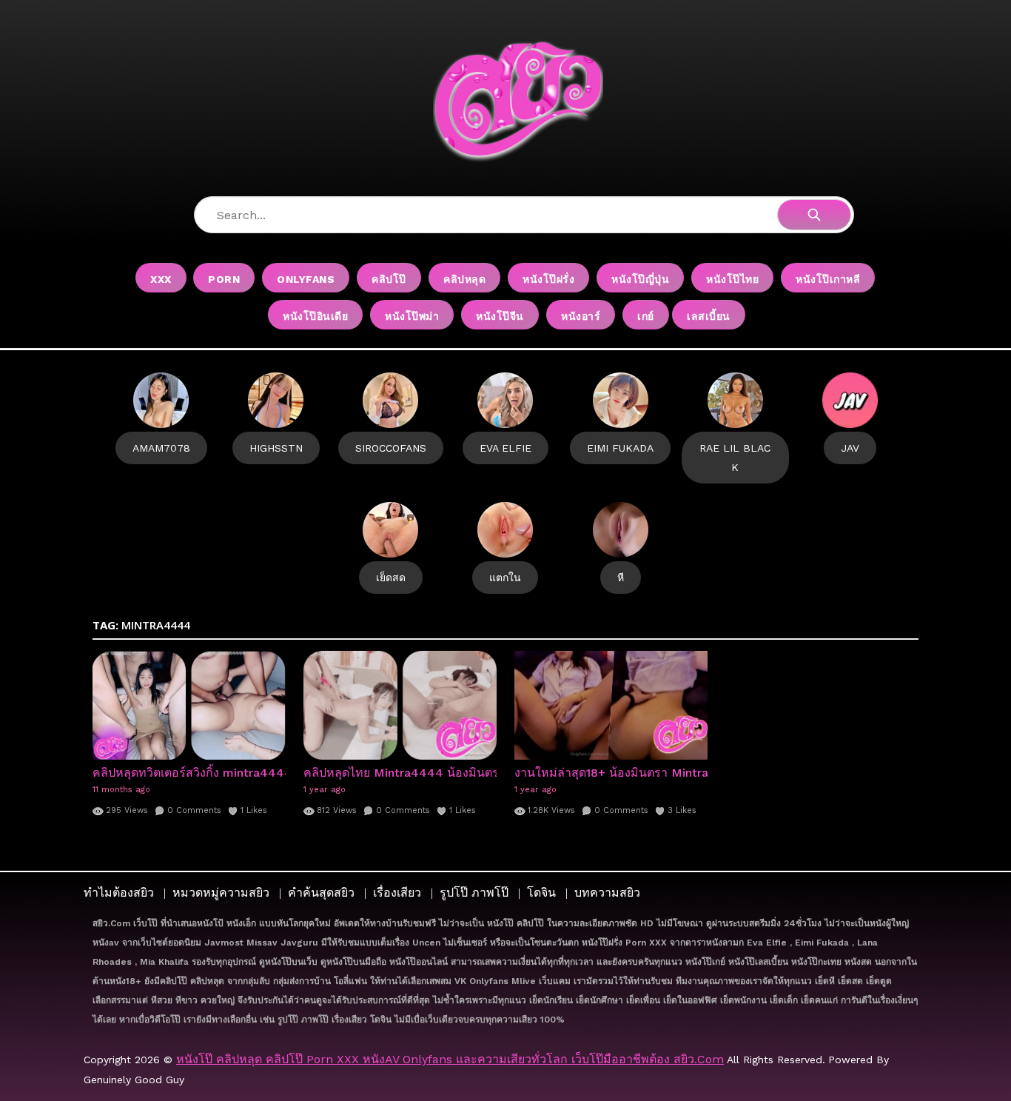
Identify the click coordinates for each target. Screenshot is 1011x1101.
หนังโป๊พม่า (412, 316)
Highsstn (276, 448)
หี (620, 577)
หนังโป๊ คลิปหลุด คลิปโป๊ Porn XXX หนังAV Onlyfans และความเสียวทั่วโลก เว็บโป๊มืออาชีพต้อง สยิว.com (450, 1059)
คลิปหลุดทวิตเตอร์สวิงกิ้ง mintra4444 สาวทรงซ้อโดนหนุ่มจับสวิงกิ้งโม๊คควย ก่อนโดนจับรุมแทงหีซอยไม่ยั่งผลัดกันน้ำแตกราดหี (189, 773)
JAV (850, 448)
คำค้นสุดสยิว (321, 893)
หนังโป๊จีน (500, 316)
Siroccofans (390, 448)
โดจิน (541, 893)
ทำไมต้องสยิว (119, 893)
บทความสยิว (607, 893)
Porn (224, 279)
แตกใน (505, 577)
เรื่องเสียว (397, 893)
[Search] (814, 214)
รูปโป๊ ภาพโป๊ (474, 893)
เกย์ (645, 316)
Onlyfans (306, 279)
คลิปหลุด (464, 279)
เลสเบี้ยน (708, 316)
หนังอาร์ (580, 316)
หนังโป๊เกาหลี (828, 279)
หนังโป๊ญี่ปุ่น (640, 279)
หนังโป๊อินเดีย (315, 316)
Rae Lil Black (734, 457)
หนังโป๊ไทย (732, 279)
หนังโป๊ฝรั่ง (548, 279)
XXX (161, 279)
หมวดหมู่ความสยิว (220, 893)
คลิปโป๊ (389, 279)
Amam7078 (161, 448)
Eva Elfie (505, 448)
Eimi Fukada (620, 448)
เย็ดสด (391, 577)
